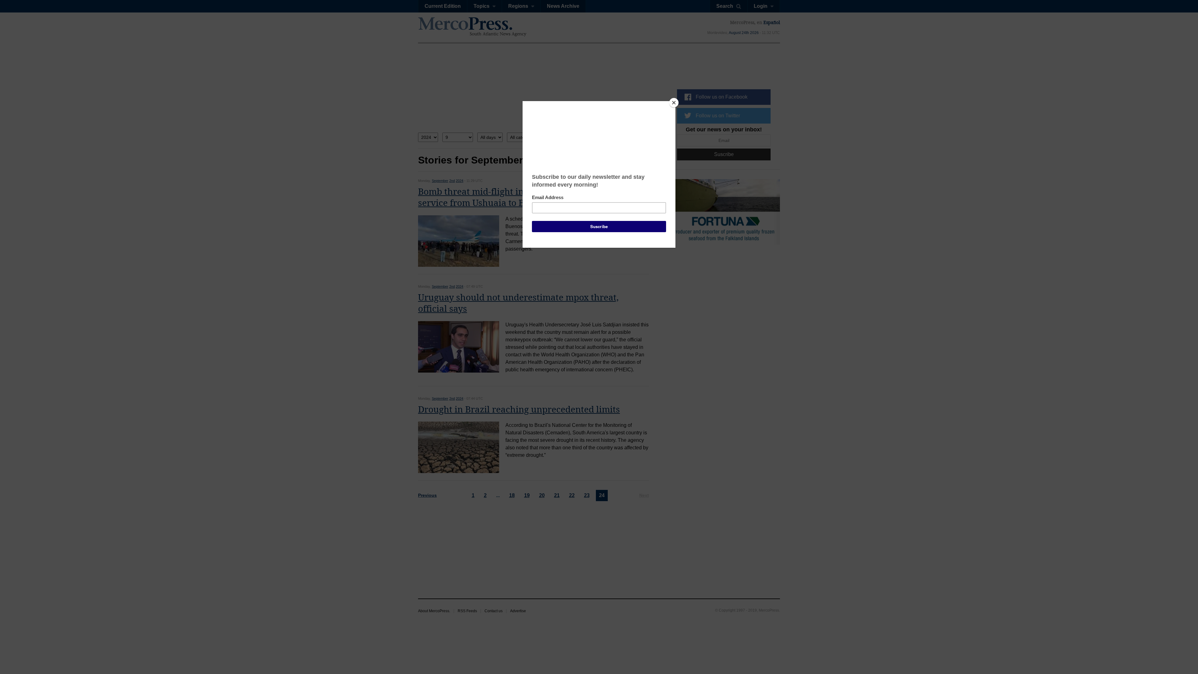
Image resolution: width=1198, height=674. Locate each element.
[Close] (674, 102)
